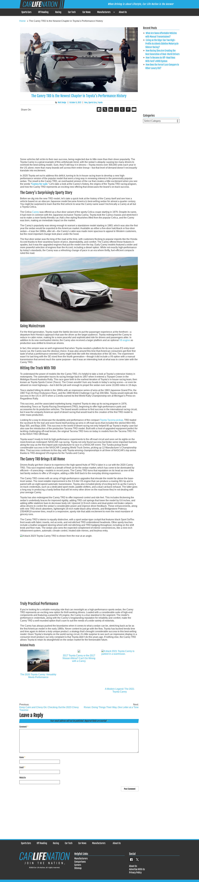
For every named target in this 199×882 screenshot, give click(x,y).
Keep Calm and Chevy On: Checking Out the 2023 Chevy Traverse (49, 707)
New (86, 102)
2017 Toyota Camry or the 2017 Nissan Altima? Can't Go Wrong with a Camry (79, 658)
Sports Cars (26, 12)
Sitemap (78, 868)
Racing (58, 12)
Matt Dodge (62, 102)
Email (22, 767)
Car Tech (72, 12)
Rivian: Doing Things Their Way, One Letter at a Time (111, 706)
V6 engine (124, 340)
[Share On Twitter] (105, 109)
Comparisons (80, 861)
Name (22, 757)
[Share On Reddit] (116, 109)
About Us (123, 12)
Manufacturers (103, 12)
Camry (35, 212)
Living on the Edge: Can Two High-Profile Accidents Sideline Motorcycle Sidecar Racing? (161, 44)
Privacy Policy (135, 872)
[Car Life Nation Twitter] (137, 859)
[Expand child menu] (114, 12)
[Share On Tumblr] (122, 109)
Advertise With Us (137, 869)
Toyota (100, 102)
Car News (86, 12)
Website (22, 777)
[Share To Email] (134, 109)
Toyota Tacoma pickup (111, 420)
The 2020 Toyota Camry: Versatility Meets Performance (38, 675)
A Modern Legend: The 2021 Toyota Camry (119, 690)
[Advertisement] (79, 135)
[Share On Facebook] (99, 109)
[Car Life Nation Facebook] (131, 859)
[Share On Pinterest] (128, 109)
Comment (23, 726)
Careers (77, 864)
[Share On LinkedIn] (110, 109)
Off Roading (43, 12)
